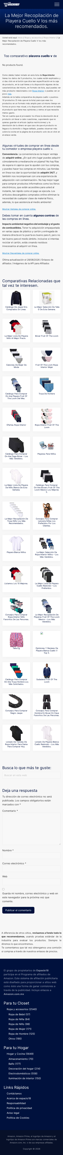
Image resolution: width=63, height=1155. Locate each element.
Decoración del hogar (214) (24, 1068)
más (9, 94)
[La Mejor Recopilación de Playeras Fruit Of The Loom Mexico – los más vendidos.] (46, 606)
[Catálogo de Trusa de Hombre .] (46, 385)
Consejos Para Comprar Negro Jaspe (16, 712)
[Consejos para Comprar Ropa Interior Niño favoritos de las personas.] (16, 606)
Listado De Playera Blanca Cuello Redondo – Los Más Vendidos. (47, 744)
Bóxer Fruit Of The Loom (46, 336)
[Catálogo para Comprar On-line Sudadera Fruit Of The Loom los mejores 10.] (46, 670)
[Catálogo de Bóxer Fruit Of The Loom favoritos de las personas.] (46, 327)
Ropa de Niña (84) (19, 1019)
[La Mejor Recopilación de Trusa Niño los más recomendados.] (16, 510)
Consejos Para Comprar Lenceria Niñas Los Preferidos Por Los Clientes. (47, 522)
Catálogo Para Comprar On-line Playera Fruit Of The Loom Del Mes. (16, 396)
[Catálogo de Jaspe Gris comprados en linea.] (16, 298)
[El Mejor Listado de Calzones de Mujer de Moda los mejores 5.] (16, 356)
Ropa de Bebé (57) (19, 1014)
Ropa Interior (38, 91)
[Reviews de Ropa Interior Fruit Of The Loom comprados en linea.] (46, 416)
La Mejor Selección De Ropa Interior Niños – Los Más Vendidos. (46, 554)
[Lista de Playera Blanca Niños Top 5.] (16, 543)
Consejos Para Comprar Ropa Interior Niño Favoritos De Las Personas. (16, 617)
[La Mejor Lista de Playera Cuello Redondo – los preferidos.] (46, 574)
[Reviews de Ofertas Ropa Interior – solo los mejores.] (16, 416)
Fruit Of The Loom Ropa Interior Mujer (46, 366)
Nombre (8, 850)
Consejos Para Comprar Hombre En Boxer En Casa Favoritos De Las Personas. (46, 713)
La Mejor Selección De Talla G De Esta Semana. (46, 308)
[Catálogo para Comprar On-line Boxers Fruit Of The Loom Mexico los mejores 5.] (46, 476)
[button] (57, 4)
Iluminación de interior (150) (25, 1078)
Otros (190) (15, 1038)
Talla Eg (16, 648)
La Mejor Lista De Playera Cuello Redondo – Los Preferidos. (46, 585)
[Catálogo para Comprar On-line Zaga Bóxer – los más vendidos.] (16, 445)
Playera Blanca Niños (16, 552)
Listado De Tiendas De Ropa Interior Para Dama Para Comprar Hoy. (16, 744)
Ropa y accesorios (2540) (22, 1009)
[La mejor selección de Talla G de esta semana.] (46, 298)
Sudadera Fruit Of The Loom (46, 680)
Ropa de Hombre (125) (22, 1033)
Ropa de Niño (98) (19, 1024)
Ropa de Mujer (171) (20, 1028)
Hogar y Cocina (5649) (20, 1053)
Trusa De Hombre (47, 394)
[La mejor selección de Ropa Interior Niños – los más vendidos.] (46, 543)
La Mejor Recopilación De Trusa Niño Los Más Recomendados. (16, 521)
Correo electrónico (14, 863)
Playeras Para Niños (46, 454)
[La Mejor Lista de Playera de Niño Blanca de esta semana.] (16, 476)
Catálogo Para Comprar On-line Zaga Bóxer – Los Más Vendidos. (16, 456)
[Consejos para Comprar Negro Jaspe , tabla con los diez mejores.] (16, 702)
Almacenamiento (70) (21, 1058)
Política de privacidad (19, 1108)
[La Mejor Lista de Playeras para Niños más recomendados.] (46, 445)
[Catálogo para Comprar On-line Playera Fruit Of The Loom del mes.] (16, 385)
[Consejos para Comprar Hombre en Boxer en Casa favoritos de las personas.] (46, 702)
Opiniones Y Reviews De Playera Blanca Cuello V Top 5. (47, 650)
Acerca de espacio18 (19, 1098)
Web (4, 876)
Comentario (10, 810)
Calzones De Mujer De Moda (16, 366)
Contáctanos (14, 1093)
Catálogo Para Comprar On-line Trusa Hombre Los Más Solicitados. (16, 681)
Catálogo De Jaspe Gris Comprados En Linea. (16, 308)
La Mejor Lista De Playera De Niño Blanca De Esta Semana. (16, 487)
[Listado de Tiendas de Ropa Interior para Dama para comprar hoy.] (16, 733)
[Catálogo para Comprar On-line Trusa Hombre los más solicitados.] (16, 670)
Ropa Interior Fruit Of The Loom (47, 426)
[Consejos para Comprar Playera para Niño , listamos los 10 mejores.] (16, 574)
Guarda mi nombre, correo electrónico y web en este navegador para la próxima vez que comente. (30, 897)
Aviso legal (13, 1112)
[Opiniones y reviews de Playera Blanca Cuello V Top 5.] (46, 639)
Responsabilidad (16, 1103)
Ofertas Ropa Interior (16, 425)
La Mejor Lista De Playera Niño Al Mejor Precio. (16, 337)
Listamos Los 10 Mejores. (16, 583)
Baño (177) (15, 1063)
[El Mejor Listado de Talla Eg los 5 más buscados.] (16, 639)
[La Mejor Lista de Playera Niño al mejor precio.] (16, 327)
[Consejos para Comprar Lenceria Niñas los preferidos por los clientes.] (46, 510)
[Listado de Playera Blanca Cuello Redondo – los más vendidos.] (46, 733)
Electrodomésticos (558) (23, 1073)
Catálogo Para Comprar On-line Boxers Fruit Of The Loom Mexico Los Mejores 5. (46, 488)
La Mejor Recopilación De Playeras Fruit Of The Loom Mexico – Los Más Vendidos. (46, 618)
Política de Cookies (18, 1117)
